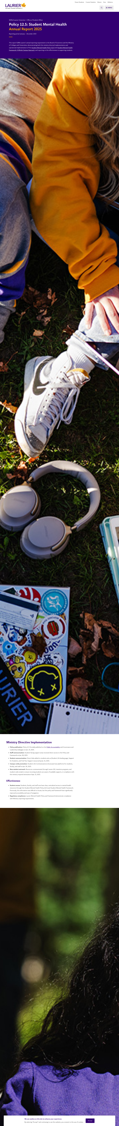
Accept (90, 1121)
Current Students (91, 2)
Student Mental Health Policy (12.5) (43, 48)
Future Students (79, 2)
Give (104, 2)
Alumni (99, 2)
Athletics (110, 2)
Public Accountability (53, 747)
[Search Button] (101, 8)
